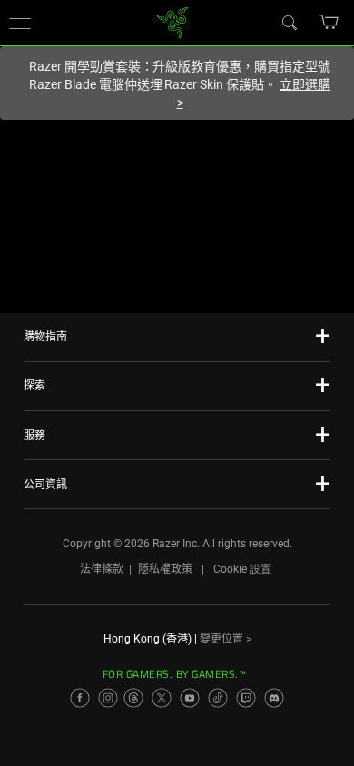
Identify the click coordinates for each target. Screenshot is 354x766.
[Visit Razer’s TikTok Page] (218, 698)
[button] (20, 23)
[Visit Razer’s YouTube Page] (189, 698)
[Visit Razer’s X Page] (161, 698)
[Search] (288, 22)
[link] (173, 21)
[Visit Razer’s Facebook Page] (80, 698)
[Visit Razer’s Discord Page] (274, 698)
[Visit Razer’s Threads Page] (133, 698)
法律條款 (101, 569)
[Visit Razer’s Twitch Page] (246, 698)
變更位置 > (225, 639)
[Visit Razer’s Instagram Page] (108, 698)
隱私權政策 (165, 569)
